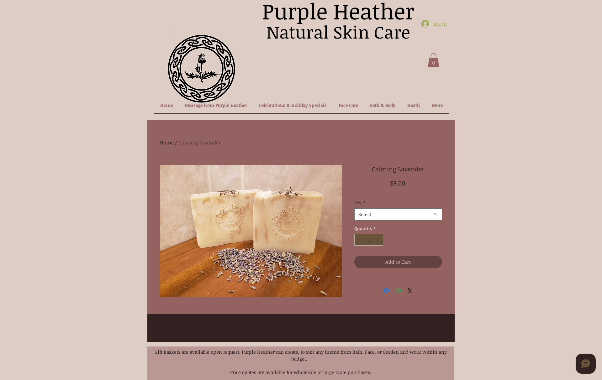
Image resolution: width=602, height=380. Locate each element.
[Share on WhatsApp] (398, 290)
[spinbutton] (368, 239)
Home (167, 142)
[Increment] (378, 239)
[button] (433, 60)
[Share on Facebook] (386, 290)
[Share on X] (410, 290)
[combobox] (398, 214)
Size (359, 203)
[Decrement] (359, 239)
